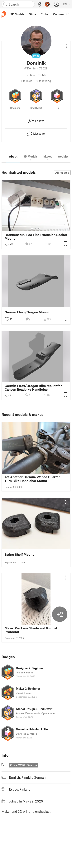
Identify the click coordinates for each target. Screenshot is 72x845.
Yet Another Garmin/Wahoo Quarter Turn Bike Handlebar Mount (32, 478)
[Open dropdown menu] (66, 44)
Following (43, 81)
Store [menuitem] (32, 14)
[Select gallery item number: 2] (36, 228)
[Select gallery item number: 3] (39, 228)
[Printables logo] (4, 14)
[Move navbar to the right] (68, 14)
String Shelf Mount (19, 554)
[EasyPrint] (40, 4)
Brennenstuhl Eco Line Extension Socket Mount (36, 236)
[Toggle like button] (7, 243)
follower (27, 81)
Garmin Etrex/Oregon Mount (27, 312)
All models (62, 172)
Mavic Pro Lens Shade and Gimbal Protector (31, 630)
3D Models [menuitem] (17, 14)
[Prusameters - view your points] (47, 4)
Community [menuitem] (61, 14)
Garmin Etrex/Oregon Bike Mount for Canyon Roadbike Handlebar (33, 387)
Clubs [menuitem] (44, 14)
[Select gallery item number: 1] (32, 228)
